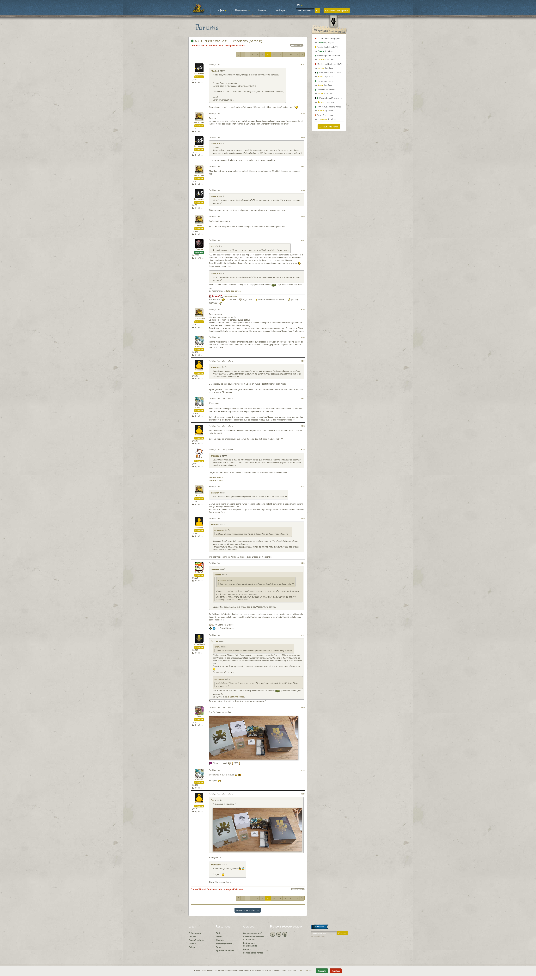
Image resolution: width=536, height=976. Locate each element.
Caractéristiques (196, 940)
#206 (303, 216)
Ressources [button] (241, 10)
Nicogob (199, 496)
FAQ (218, 933)
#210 (303, 361)
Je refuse (336, 970)
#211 (303, 398)
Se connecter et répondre (247, 910)
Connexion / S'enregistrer (336, 10)
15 (291, 54)
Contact (247, 949)
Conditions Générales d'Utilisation (253, 938)
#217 (303, 635)
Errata (219, 947)
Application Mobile (225, 950)
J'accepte (322, 970)
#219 (303, 770)
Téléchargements (224, 943)
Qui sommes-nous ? (252, 933)
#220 (303, 794)
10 (262, 54)
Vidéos (219, 936)
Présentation (195, 933)
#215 (303, 518)
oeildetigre (199, 123)
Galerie (192, 947)
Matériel (192, 943)
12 (274, 54)
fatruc (199, 458)
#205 (303, 190)
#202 (303, 113)
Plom (199, 716)
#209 (303, 337)
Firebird (199, 249)
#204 (303, 166)
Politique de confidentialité (250, 944)
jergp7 (199, 225)
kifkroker (199, 370)
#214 (303, 486)
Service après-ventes (253, 952)
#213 (303, 449)
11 (268, 54)
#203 (303, 137)
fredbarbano (199, 319)
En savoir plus (306, 970)
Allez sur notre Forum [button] (328, 126)
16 (297, 54)
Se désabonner (318, 936)
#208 (303, 309)
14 (285, 54)
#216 (303, 563)
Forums (262, 10)
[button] (299, 5)
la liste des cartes (232, 290)
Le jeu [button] (220, 10)
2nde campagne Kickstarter (232, 45)
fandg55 (214, 71)
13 (279, 54)
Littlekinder (199, 644)
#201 (303, 64)
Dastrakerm (199, 74)
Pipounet (199, 572)
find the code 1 (216, 477)
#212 (303, 426)
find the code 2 (216, 480)
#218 (303, 707)
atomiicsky (199, 346)
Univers (192, 936)
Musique (220, 940)
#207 (303, 240)
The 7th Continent (208, 45)
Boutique (280, 10)
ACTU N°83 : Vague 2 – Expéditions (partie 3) (228, 40)
